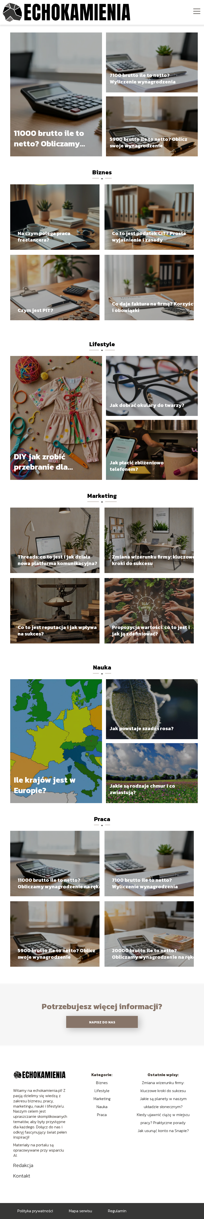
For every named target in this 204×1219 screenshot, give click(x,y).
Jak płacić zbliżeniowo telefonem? (137, 465)
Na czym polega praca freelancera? (44, 236)
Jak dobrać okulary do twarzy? (147, 405)
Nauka (102, 667)
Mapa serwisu (80, 1211)
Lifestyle (102, 344)
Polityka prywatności (35, 1211)
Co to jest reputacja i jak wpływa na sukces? (57, 630)
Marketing (102, 495)
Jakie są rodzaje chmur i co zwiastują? (142, 789)
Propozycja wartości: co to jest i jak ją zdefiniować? (151, 630)
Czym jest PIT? (35, 310)
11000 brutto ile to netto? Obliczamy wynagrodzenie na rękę (49, 138)
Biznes (102, 172)
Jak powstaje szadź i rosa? (142, 728)
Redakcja (23, 1165)
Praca (102, 819)
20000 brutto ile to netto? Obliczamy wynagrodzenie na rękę (154, 953)
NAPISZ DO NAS (102, 1022)
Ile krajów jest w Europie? (45, 785)
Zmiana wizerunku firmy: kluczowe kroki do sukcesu (153, 560)
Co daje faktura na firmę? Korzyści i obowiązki (153, 307)
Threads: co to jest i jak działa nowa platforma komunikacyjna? (57, 560)
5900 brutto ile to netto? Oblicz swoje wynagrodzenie (148, 142)
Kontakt (21, 1176)
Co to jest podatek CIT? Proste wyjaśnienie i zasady (149, 236)
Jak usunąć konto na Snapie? (163, 1131)
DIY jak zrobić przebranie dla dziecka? (41, 462)
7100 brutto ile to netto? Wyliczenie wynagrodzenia (143, 78)
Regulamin (117, 1211)
